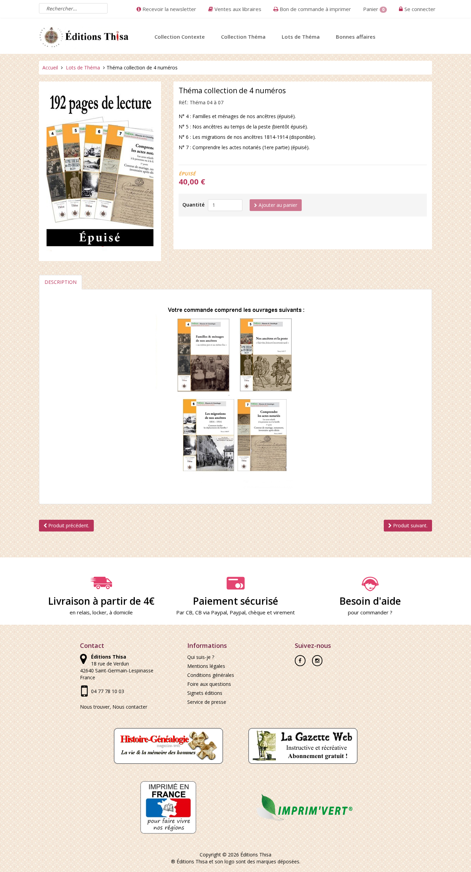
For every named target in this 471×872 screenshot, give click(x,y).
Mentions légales (206, 666)
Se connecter (419, 9)
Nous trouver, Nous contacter (113, 706)
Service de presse (206, 702)
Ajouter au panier (277, 205)
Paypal (237, 612)
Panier (373, 9)
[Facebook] (300, 658)
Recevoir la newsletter (168, 9)
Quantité (193, 204)
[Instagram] (317, 658)
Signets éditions (204, 693)
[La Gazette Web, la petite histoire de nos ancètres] (303, 745)
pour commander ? (370, 612)
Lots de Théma (301, 36)
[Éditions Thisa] (84, 35)
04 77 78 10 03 (107, 691)
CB (189, 612)
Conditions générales (210, 675)
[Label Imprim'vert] (302, 807)
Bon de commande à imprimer (314, 9)
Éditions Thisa (255, 854)
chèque (256, 612)
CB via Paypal (211, 612)
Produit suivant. (410, 525)
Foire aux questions (209, 684)
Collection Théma (243, 36)
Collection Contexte (179, 36)
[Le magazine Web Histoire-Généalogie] (168, 745)
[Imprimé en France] (168, 807)
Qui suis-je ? (200, 657)
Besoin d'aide (370, 600)
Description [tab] (60, 282)
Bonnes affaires (355, 36)
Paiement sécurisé (235, 600)
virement (284, 612)
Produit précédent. (68, 525)
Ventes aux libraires (237, 9)
